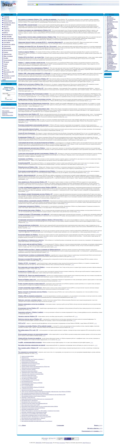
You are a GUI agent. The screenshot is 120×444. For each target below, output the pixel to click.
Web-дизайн (8, 36)
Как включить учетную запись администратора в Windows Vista (37, 37)
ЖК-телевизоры (110, 27)
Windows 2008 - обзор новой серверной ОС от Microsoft (34, 73)
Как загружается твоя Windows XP (28, 114)
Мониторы (109, 40)
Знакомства (8, 54)
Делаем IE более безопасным (26, 133)
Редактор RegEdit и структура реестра (30, 379)
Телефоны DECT (111, 57)
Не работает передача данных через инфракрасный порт (34, 403)
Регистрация (8, 20)
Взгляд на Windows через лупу (27, 279)
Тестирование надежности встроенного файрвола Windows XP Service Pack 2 (40, 219)
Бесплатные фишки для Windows (28, 234)
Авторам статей (9, 75)
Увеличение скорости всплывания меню (30, 368)
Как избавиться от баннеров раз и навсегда (31, 240)
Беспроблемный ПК (24, 163)
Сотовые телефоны (111, 55)
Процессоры (110, 49)
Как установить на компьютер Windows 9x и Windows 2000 (35, 393)
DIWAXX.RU (39, 442)
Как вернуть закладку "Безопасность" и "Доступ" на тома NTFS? (36, 416)
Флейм (6, 58)
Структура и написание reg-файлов (29, 376)
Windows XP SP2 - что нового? (27, 263)
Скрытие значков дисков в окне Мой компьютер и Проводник (35, 366)
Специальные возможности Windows (29, 206)
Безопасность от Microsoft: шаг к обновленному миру (34, 108)
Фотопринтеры (110, 62)
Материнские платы (111, 36)
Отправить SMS (59, 4)
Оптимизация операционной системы (29, 230)
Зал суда (6, 70)
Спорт (6, 64)
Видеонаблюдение (111, 19)
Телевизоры (110, 58)
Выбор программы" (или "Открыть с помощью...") (32, 359)
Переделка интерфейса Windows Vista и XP (30, 88)
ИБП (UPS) (109, 29)
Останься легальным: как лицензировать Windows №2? (34, 30)
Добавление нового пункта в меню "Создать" (31, 372)
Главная (6, 17)
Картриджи (109, 31)
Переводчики (110, 50)
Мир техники (8, 56)
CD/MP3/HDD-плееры (112, 63)
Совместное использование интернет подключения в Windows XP (37, 153)
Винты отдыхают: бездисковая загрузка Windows (32, 291)
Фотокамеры (110, 61)
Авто (5, 68)
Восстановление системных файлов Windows (31, 267)
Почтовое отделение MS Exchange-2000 (29, 259)
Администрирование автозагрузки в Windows (31, 148)
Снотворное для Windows (25, 159)
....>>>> (26, 122)
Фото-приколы (9, 40)
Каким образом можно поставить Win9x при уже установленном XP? (37, 399)
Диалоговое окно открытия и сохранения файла (32, 374)
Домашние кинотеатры (112, 21)
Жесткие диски (110, 25)
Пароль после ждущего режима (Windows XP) (31, 390)
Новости (6, 18)
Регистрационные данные (27, 384)
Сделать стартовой (67, 4)
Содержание (60, 425)
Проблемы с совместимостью (28, 397)
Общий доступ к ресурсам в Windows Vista (30, 84)
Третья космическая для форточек (28, 225)
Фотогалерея (8, 50)
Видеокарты (110, 20)
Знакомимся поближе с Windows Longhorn (30, 312)
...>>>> (66, 22)
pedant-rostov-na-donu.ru (8, 108)
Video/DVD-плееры (111, 66)
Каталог (111, 14)
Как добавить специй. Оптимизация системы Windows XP (35, 194)
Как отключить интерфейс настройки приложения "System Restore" (36, 421)
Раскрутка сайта (9, 44)
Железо (6, 26)
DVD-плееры (110, 24)
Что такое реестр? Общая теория (28, 378)
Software (6, 28)
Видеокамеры (110, 17)
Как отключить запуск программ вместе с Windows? (33, 418)
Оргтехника (109, 44)
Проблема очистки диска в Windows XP (30, 319)
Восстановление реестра (27, 381)
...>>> (98, 96)
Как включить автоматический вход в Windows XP (33, 78)
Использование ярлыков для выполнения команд (33, 334)
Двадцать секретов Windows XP (27, 316)
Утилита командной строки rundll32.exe (30, 287)
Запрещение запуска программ (28, 365)
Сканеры (109, 53)
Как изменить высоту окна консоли (29, 400)
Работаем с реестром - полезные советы (30, 300)
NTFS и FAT (22, 323)
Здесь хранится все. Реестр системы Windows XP (32, 182)
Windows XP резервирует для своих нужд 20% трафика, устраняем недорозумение (40, 410)
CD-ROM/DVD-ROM (111, 54)
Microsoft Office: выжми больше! (27, 24)
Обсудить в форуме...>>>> (94, 428)
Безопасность (8, 34)
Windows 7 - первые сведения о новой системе (31, 62)
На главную (52, 4)
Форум (6, 73)
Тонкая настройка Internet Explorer (28, 129)
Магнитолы (109, 42)
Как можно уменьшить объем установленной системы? (34, 412)
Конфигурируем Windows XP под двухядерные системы (34, 99)
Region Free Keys (9, 22)
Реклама (8, 104)
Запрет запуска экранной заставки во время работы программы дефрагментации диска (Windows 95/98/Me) (46, 391)
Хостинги (7, 42)
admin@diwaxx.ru (87, 442)
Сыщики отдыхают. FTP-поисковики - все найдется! (33, 214)
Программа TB (9, 72)
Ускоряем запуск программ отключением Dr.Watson (33, 407)
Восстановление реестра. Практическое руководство (33, 103)
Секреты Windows (60, 15)
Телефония (7, 24)
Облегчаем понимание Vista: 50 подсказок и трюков (33, 93)
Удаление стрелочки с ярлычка (28, 369)
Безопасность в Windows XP (26, 271)
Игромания (7, 48)
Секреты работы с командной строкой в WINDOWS (33, 200)
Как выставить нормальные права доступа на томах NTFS (34, 415)
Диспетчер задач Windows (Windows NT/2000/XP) (32, 387)
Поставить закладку (77, 4)
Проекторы (109, 48)
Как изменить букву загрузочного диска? (30, 401)
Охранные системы (111, 45)
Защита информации (112, 28)
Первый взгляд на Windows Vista (28, 167)
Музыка (6, 62)
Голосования (8, 60)
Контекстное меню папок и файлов (29, 371)
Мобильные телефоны (112, 37)
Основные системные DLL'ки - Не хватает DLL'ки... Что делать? (37, 46)
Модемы (109, 38)
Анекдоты (7, 46)
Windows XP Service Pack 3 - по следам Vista (31, 57)
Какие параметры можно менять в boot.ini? (31, 419)
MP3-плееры (110, 41)
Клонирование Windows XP (26, 137)
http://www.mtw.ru (61, 442)
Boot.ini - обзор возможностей (26, 175)
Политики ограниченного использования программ (33, 125)
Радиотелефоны (110, 51)
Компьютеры (110, 34)
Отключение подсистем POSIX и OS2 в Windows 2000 (33, 413)
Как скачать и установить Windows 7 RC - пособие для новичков (37, 19)
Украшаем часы (25, 357)
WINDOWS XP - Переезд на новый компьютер (32, 275)
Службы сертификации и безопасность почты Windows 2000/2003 (37, 187)
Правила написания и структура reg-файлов (31, 304)
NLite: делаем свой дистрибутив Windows (30, 244)
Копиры (109, 32)
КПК (108, 33)
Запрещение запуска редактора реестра (30, 363)
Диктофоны (109, 23)
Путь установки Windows (27, 385)
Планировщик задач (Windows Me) (29, 362)
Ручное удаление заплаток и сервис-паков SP (31, 283)
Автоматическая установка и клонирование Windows (34, 255)
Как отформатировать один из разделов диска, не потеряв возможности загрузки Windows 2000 (43, 394)
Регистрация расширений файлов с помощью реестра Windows (36, 171)
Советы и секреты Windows (26, 51)
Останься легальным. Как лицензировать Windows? (33, 68)
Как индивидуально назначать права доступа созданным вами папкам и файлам (39, 406)
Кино (5, 66)
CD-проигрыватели (111, 67)
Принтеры (109, 46)
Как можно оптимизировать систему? (30, 409)
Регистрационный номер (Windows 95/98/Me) (31, 382)
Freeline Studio (49, 442)
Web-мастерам (8, 38)
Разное (6, 52)
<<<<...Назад (22, 425)
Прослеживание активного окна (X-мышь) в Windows (33, 396)
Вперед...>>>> (98, 425)
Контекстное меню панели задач (28, 375)
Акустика (109, 16)
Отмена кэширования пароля (28, 360)
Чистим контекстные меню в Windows (29, 210)
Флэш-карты (110, 59)
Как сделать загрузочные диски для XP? (30, 404)
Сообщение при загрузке (27, 388)
